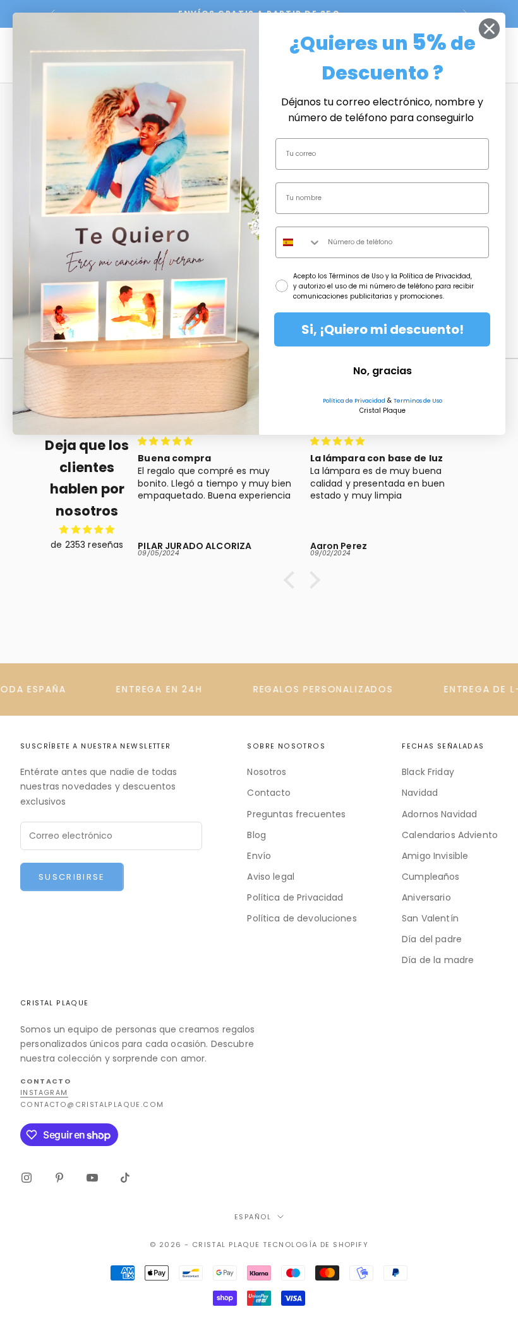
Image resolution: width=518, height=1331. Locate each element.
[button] (292, 580)
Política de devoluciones (301, 918)
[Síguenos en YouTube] (92, 1177)
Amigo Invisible (435, 855)
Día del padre (432, 939)
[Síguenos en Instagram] (26, 1177)
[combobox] (299, 242)
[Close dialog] (489, 29)
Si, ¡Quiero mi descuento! (382, 329)
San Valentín (430, 918)
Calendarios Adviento (450, 835)
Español (252, 1217)
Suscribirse (72, 877)
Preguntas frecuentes (296, 814)
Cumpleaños (430, 876)
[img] (87, 529)
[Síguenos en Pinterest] (59, 1177)
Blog (256, 835)
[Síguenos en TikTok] (125, 1177)
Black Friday (428, 772)
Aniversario (426, 897)
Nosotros (266, 772)
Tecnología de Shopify (315, 1244)
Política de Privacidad (295, 897)
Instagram (44, 1092)
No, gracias (382, 371)
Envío (259, 855)
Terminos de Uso (418, 401)
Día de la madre (438, 960)
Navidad (420, 792)
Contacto (269, 792)
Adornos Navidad (439, 814)
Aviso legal (270, 876)
